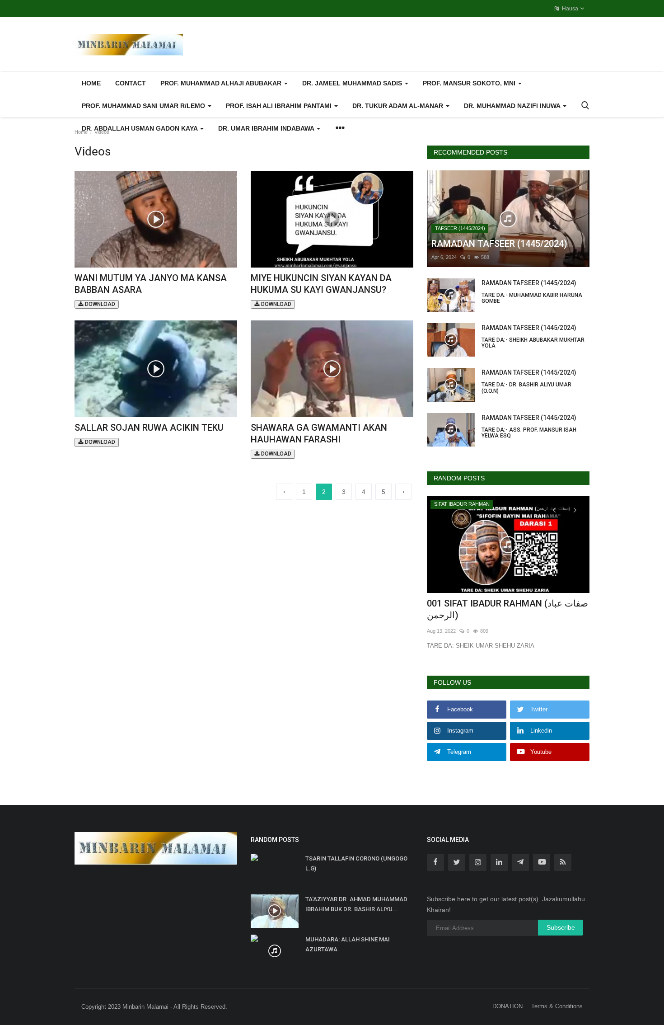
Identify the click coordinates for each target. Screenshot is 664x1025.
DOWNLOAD (99, 304)
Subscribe (561, 927)
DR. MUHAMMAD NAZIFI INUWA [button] (513, 105)
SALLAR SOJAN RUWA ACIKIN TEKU (149, 433)
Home (91, 83)
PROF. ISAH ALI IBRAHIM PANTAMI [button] (279, 105)
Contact (130, 83)
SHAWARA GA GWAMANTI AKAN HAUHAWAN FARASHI (319, 439)
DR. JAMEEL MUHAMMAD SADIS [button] (353, 83)
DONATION (507, 1006)
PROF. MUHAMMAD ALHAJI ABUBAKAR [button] (221, 83)
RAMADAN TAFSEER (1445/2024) (532, 291)
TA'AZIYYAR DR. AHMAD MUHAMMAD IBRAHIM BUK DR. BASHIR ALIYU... (356, 904)
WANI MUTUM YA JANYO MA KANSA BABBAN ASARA (151, 290)
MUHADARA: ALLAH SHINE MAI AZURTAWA (347, 944)
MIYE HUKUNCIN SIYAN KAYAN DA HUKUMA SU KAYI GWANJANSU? (321, 290)
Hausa (569, 8)
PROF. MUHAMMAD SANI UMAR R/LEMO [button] (144, 105)
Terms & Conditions (557, 1006)
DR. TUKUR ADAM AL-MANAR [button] (398, 105)
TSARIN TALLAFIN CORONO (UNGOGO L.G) (356, 863)
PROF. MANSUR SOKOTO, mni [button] (470, 83)
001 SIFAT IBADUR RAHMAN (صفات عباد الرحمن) (507, 609)
